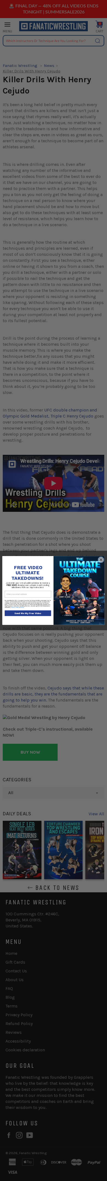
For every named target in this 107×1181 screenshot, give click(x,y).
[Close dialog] (101, 560)
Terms (22, 607)
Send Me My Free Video (28, 613)
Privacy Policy (15, 607)
